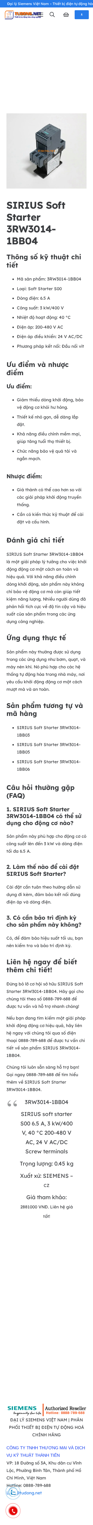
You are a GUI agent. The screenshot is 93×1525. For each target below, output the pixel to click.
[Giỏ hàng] (66, 14)
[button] (52, 14)
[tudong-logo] (22, 14)
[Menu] (40, 14)
